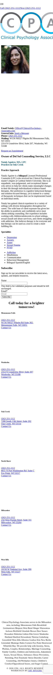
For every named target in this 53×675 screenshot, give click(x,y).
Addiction (11, 252)
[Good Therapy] (14, 610)
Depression (12, 237)
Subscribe (6, 297)
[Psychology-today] (11, 617)
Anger (9, 242)
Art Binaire (35, 671)
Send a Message (22, 133)
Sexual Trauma (13, 245)
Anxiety (10, 240)
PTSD (9, 247)
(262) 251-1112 (15, 136)
